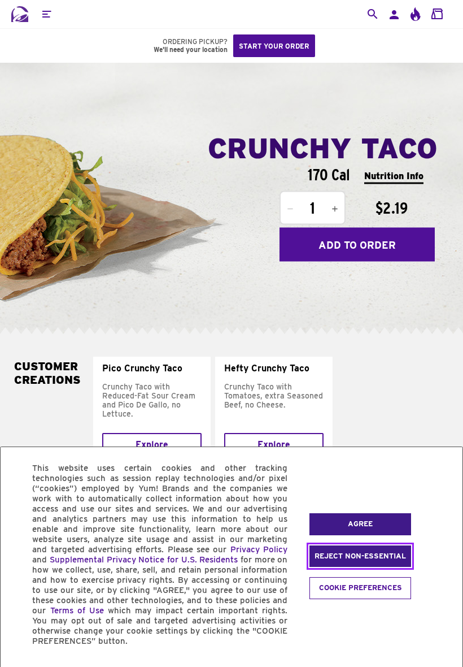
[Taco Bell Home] (19, 14)
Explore (152, 444)
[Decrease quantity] (290, 209)
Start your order (274, 46)
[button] (46, 14)
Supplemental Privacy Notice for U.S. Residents (144, 560)
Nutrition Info (393, 175)
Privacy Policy (258, 549)
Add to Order (357, 244)
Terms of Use (77, 610)
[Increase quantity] (334, 209)
